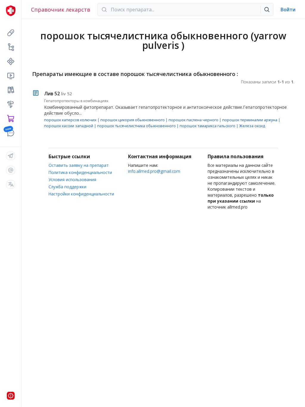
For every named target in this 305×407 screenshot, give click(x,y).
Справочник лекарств (60, 9)
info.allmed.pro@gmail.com (154, 171)
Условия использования (72, 179)
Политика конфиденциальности (80, 172)
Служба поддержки (67, 186)
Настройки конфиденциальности (81, 194)
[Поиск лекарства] (267, 9)
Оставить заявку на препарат (79, 165)
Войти (288, 9)
